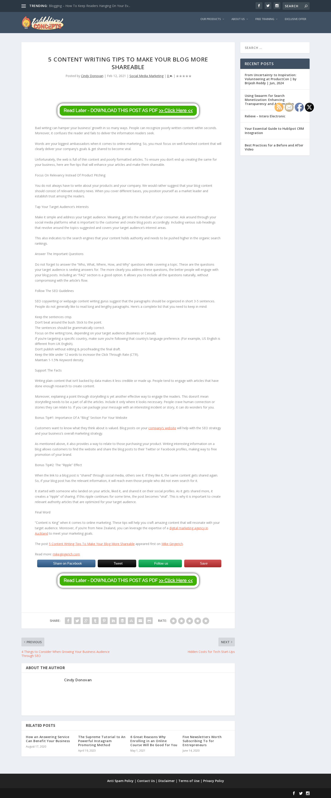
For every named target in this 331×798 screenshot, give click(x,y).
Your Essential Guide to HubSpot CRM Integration (274, 130)
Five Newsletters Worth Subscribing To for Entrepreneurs (202, 741)
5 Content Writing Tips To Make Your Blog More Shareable (92, 544)
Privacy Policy (213, 781)
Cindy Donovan (92, 76)
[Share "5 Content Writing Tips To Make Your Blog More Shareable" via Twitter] (77, 620)
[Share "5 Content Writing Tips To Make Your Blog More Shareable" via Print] (149, 620)
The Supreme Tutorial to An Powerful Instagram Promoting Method (101, 741)
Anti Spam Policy (120, 781)
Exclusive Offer (295, 19)
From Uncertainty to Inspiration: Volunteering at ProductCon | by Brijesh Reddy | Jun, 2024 (271, 79)
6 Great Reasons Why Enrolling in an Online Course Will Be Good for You (153, 741)
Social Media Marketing (146, 76)
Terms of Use (189, 781)
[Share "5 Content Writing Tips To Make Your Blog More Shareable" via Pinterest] (104, 620)
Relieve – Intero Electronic (265, 116)
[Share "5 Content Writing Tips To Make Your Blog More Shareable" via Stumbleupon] (131, 620)
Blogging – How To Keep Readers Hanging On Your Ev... (89, 6)
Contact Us (146, 781)
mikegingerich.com (66, 554)
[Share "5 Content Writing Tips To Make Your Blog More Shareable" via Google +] (86, 620)
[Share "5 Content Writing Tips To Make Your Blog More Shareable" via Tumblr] (95, 620)
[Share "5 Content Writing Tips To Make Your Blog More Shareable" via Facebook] (68, 620)
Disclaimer (166, 781)
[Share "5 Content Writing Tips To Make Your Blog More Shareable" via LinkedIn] (113, 620)
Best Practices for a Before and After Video (274, 147)
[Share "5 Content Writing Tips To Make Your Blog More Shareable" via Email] (140, 620)
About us (238, 19)
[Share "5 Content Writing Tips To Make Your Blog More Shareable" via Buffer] (122, 620)
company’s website (162, 428)
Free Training (264, 19)
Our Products (210, 19)
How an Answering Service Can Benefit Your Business (48, 739)
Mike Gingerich (172, 544)
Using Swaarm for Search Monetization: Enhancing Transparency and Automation (269, 99)
